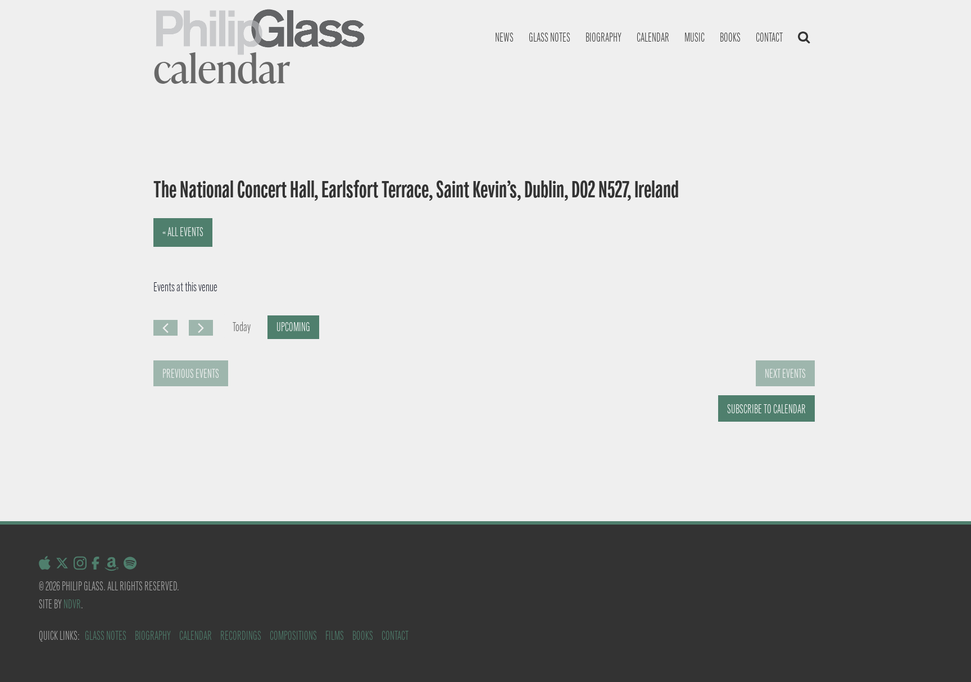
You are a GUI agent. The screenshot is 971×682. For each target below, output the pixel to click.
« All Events (182, 232)
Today (242, 327)
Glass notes (549, 37)
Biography (603, 37)
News (504, 37)
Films (334, 636)
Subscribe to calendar (766, 409)
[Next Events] (201, 328)
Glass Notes (105, 636)
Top (944, 655)
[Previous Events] (165, 328)
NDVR (72, 604)
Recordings (240, 636)
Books (730, 37)
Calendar (653, 37)
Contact (769, 37)
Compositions (293, 636)
